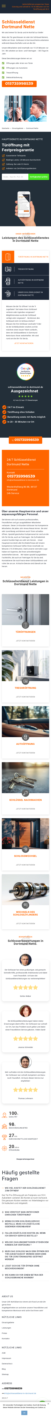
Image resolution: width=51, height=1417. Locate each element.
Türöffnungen (26, 632)
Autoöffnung (25, 744)
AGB (4, 1353)
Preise (4, 1333)
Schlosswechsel (25, 856)
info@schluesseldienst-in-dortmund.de (23, 480)
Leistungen (6, 1328)
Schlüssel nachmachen (25, 800)
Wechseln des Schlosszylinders (25, 913)
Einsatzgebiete (8, 1322)
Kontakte (5, 1339)
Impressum (6, 1358)
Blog (4, 1369)
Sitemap (5, 1374)
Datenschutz (7, 1364)
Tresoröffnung (25, 688)
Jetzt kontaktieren (23, 343)
